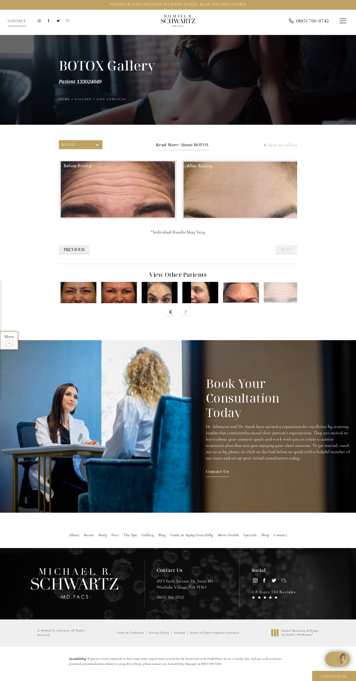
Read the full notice (223, 4)
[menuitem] (39, 21)
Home (64, 99)
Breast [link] (89, 535)
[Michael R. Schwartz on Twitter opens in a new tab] (58, 21)
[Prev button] (170, 312)
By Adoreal (323, 659)
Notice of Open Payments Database (214, 632)
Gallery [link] (147, 535)
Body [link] (103, 535)
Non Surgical (111, 99)
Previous (74, 249)
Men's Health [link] (228, 535)
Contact (17, 21)
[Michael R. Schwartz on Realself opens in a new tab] (67, 21)
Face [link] (115, 535)
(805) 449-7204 (211, 664)
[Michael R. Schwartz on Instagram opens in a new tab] (39, 21)
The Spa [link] (130, 535)
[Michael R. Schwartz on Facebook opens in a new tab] (49, 21)
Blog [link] (162, 535)
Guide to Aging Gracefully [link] (191, 535)
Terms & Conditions (130, 632)
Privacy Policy (159, 632)
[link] (170, 597)
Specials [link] (249, 535)
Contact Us (217, 471)
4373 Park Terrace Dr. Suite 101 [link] (185, 584)
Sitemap (179, 632)
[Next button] (186, 312)
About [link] (74, 535)
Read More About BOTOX (182, 144)
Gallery (83, 99)
